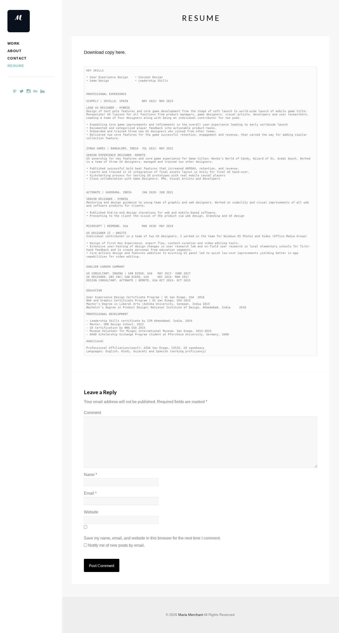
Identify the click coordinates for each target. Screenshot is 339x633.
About (14, 51)
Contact (17, 58)
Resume (15, 66)
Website (91, 512)
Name (90, 475)
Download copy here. (105, 52)
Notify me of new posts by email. (116, 545)
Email (90, 493)
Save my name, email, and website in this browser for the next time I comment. (152, 538)
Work (13, 43)
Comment (92, 413)
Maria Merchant (190, 615)
